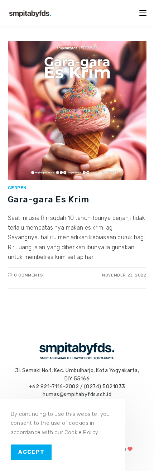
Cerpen (17, 187)
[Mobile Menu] (142, 13)
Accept (31, 452)
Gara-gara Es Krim (48, 199)
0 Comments (28, 275)
